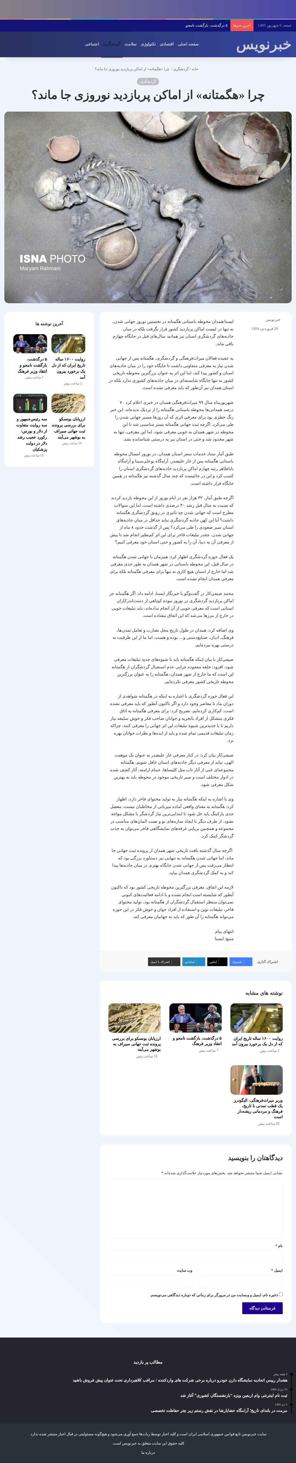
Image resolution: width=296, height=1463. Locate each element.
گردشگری (112, 44)
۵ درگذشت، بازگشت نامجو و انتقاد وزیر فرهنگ (191, 25)
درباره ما (148, 1452)
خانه (195, 69)
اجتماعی (92, 44)
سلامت (131, 44)
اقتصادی (167, 44)
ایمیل (277, 1270)
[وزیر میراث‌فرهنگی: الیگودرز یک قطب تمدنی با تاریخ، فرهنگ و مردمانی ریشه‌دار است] (256, 1080)
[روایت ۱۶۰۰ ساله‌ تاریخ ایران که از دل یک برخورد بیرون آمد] (256, 1018)
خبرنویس (273, 319)
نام (279, 1246)
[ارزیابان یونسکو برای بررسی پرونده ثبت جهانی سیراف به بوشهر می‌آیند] (134, 1018)
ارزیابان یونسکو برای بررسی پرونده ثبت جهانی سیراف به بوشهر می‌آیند (136, 1044)
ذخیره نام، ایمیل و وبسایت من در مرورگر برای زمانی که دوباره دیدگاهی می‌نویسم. (214, 1295)
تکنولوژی (148, 44)
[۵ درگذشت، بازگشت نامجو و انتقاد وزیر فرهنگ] (195, 1018)
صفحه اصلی (188, 44)
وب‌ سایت (184, 1270)
